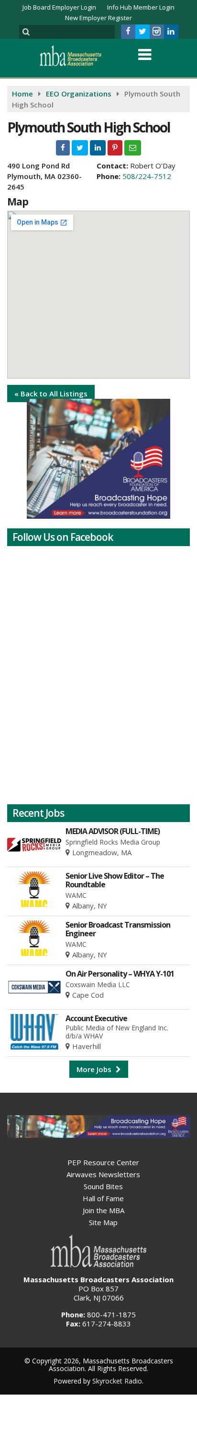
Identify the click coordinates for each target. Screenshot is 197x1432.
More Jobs (95, 1069)
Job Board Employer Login (59, 7)
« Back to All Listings (51, 393)
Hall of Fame (103, 1198)
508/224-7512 (146, 176)
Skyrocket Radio (117, 1380)
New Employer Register (98, 17)
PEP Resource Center (103, 1162)
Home (22, 93)
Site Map (103, 1222)
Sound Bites (103, 1186)
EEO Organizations (78, 93)
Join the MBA (103, 1210)
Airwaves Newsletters (103, 1174)
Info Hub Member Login (141, 7)
